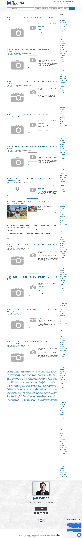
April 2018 (62, 239)
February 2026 (63, 45)
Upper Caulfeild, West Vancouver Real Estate (34, 397)
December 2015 (63, 297)
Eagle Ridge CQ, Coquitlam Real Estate (38, 377)
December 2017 (63, 247)
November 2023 (63, 101)
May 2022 (62, 138)
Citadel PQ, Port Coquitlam (33, 375)
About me (62, 18)
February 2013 (63, 367)
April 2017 (62, 264)
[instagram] (47, 513)
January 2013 (62, 369)
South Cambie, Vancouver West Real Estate (28, 394)
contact (73, 3)
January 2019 (62, 220)
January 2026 (62, 47)
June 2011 (62, 408)
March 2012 (62, 389)
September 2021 (63, 154)
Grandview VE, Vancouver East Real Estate (34, 381)
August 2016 (62, 280)
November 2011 (63, 398)
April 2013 (62, 363)
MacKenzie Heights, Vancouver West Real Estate (18, 386)
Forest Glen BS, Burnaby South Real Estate (48, 379)
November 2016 (63, 274)
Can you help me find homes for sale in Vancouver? (73, 524)
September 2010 (63, 427)
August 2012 (62, 379)
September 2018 (63, 229)
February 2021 (63, 169)
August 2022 (62, 132)
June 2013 (62, 359)
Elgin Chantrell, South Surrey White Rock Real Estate (15, 378)
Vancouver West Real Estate (11, 398)
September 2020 (63, 179)
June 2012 (62, 383)
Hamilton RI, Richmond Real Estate (51, 382)
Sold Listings (62, 26)
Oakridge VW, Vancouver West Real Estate (13, 389)
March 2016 (62, 290)
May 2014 (62, 336)
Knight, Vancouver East (53, 384)
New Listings (62, 20)
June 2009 (62, 458)
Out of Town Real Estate (28, 389)
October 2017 (63, 251)
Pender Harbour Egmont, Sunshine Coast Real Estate (21, 390)
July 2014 (62, 332)
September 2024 (63, 80)
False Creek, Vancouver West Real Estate (26, 379)
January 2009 (62, 468)
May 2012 (62, 385)
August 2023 (62, 107)
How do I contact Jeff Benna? (75, 527)
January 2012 (62, 394)
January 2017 (62, 270)
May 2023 (62, 113)
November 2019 (63, 200)
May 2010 (62, 435)
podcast (62, 3)
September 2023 (63, 105)
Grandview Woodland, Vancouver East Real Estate (48, 381)
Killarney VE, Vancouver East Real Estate (24, 384)
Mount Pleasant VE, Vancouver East (24, 387)
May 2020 (62, 187)
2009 (12, 371)
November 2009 (63, 447)
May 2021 (62, 162)
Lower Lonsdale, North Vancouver (41, 385)
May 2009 (62, 460)
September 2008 (63, 476)
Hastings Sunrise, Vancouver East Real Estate (26, 383)
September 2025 (63, 55)
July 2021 (62, 158)
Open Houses (63, 22)
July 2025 (62, 59)
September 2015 (63, 303)
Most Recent (62, 30)
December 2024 (63, 74)
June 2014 (62, 334)
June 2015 (62, 309)
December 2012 (63, 371)
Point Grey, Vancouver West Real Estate (47, 390)
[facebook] (35, 513)
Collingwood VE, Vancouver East (28, 376)
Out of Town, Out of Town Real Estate (37, 389)
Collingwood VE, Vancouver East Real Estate (40, 376)
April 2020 (62, 189)
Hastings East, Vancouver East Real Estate (13, 383)
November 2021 (63, 150)
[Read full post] (17, 33)
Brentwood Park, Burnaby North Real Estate (18, 372)
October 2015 (63, 301)
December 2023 (63, 99)
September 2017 (63, 253)
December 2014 (63, 321)
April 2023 (62, 115)
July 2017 (62, 257)
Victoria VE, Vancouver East (20, 398)
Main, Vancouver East (29, 386)
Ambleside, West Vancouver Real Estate (31, 371)
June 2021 (62, 160)
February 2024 (63, 94)
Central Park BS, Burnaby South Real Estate (30, 374)
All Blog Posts (63, 16)
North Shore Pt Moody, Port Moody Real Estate (39, 388)
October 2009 (63, 449)
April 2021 (62, 165)
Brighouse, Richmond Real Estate (43, 372)
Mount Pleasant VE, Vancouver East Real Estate (37, 387)
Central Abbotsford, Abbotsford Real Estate (40, 373)
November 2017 (63, 249)
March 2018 (62, 241)
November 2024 (63, 76)
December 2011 (63, 396)
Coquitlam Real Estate (50, 376)
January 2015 (62, 319)
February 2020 (63, 193)
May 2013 (62, 361)
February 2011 (63, 416)
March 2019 (62, 216)
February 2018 (63, 243)
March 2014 (62, 340)
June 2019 (62, 210)
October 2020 (63, 177)
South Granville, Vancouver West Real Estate (41, 394)
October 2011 (63, 400)
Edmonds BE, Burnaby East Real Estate (50, 377)
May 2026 (62, 39)
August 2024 (62, 82)
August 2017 (62, 255)
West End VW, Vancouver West (22, 399)
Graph (57, 381)
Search (72, 8)
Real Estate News (63, 24)
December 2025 (63, 49)
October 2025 (63, 53)
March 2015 (62, 315)
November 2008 (63, 472)
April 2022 (62, 140)
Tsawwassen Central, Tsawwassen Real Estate (36, 396)
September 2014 (63, 328)
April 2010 (62, 437)
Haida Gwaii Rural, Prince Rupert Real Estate (39, 382)
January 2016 (62, 295)
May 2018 (62, 237)
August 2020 (62, 181)
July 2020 (62, 183)
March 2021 (62, 167)
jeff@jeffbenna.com (58, 525)
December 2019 (63, 198)
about (70, 3)
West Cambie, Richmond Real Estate (52, 398)
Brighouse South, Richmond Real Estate (31, 372)
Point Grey (30, 390)
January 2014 (62, 344)
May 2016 (62, 286)
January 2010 (62, 443)
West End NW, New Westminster (12, 399)
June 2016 (62, 284)
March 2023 (62, 117)
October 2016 (63, 276)
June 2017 (62, 259)
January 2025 (62, 72)
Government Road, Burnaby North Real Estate (44, 380)
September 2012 (63, 377)
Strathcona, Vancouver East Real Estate (41, 395)
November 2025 (63, 51)
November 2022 (63, 125)
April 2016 (62, 288)
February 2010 (63, 441)
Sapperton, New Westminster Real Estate (44, 392)
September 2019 (63, 204)
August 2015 (62, 305)
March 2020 (62, 191)
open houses (22, 389)
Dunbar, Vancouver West (17, 377)
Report (40, 391)
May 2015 (62, 311)
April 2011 (62, 412)
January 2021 (62, 171)
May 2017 (62, 262)
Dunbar (12, 377)
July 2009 (62, 455)
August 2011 (62, 404)
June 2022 (62, 136)
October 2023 (63, 103)
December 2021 (63, 148)
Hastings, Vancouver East (36, 383)
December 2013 (63, 346)
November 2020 (63, 175)
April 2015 (62, 313)
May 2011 (62, 410)
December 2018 (63, 222)
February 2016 (63, 292)
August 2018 (62, 231)
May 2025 (62, 63)
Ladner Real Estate (20, 385)
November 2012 (63, 373)
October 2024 (63, 78)
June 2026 (62, 37)
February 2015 (63, 317)
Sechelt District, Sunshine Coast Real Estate (37, 393)
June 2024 (62, 86)
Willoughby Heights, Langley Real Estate (44, 400)
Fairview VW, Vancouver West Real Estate (38, 378)
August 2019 (62, 206)
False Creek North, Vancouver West (50, 378)
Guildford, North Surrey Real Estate (27, 382)
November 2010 (63, 422)
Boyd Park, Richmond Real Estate (46, 371)
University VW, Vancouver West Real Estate (17, 22)
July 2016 (62, 282)
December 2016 (63, 272)
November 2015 (63, 299)
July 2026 (62, 35)
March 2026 (62, 43)
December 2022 (63, 123)
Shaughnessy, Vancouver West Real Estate (50, 393)
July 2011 (62, 406)
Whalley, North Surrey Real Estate (22, 400)
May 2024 (62, 88)
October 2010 (63, 425)
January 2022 (62, 146)
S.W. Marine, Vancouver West (20, 392)
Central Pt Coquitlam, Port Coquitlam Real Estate (44, 374)
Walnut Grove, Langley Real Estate (41, 398)
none (31, 388)
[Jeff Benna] (15, 5)
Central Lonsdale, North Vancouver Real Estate (16, 374)
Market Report (48, 386)
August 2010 (62, 429)
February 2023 (63, 119)
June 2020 (62, 185)
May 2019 (62, 212)
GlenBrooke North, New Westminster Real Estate (17, 380)
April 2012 (62, 387)
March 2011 (62, 414)
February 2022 (63, 144)
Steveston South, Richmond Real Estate (17, 395)
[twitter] (38, 513)
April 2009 (62, 462)
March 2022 (62, 142)
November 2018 (63, 224)
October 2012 (63, 375)
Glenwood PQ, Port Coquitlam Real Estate (31, 380)
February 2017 (63, 268)
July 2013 (62, 356)
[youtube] (44, 513)
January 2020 (62, 196)
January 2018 (62, 245)
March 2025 (62, 68)
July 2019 (62, 208)
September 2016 (63, 278)
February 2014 (63, 342)
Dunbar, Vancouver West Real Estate (27, 377)
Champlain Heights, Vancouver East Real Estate (22, 375)
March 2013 (62, 365)
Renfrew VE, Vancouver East (22, 391)
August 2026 (62, 33)
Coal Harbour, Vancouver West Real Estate (17, 376)
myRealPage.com (41, 531)
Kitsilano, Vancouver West (34, 384)
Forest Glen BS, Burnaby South (37, 379)
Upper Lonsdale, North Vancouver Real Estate (48, 397)
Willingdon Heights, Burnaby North (32, 400)
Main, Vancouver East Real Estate (15, 54)
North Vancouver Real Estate (51, 388)
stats (56, 3)
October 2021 (63, 152)
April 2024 (62, 90)
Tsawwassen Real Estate (10, 397)
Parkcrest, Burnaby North (47, 389)
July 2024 (62, 84)
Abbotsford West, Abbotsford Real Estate (19, 371)
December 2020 (63, 173)
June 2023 (62, 111)
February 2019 (63, 218)
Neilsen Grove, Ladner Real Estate (25, 388)
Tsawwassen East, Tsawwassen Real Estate (49, 396)
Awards (39, 371)
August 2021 (62, 156)
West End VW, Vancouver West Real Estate (33, 399)
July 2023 (62, 109)
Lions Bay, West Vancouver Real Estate (29, 385)
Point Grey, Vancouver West (37, 390)
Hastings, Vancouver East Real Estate (46, 383)
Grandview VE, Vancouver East (23, 381)
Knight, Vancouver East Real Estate (12, 385)
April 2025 (62, 66)
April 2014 (62, 338)
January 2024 (62, 96)
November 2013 (63, 348)
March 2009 (62, 464)
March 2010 (62, 439)
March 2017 (62, 266)
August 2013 (62, 354)
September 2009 (63, 451)
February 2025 (63, 70)
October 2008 (63, 474)
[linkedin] (41, 513)
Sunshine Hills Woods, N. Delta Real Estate (23, 396)
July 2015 (62, 307)
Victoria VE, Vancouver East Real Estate (30, 398)
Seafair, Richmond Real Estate (25, 393)
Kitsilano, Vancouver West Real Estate (16, 204)
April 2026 (62, 41)
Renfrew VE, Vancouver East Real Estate (32, 391)
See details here (41, 26)
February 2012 (63, 392)
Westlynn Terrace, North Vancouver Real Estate (47, 399)
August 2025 (62, 57)
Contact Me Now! (41, 508)
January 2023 (62, 121)
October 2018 (63, 226)
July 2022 (62, 134)
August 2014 (62, 330)
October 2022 (63, 127)
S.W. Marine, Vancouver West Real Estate (31, 392)
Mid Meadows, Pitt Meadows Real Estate (13, 387)
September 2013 (63, 352)
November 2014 (63, 323)
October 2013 (63, 350)
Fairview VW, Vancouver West (27, 378)
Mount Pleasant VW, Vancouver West (49, 387)
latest (59, 3)
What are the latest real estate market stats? (73, 531)
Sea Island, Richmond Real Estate (16, 393)
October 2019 (63, 202)
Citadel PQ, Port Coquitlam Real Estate (43, 375)
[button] (79, 535)
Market (44, 386)
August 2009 (62, 453)
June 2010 (62, 433)
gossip (66, 3)
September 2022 (63, 129)
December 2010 (63, 420)
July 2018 (62, 233)
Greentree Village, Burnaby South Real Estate (14, 382)
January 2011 (62, 418)
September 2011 (63, 402)
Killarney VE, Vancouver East (14, 384)
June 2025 (62, 61)
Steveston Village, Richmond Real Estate (29, 395)
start (50, 3)
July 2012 (62, 381)
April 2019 (62, 214)
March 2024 (62, 92)
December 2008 (63, 470)
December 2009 (63, 445)
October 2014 (63, 325)
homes (53, 3)
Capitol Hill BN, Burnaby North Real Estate (27, 373)
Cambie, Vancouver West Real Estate (14, 373)
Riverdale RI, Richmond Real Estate (47, 391)
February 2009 (63, 466)
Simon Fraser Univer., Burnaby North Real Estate (14, 394)
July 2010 (62, 431)
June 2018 (62, 235)
